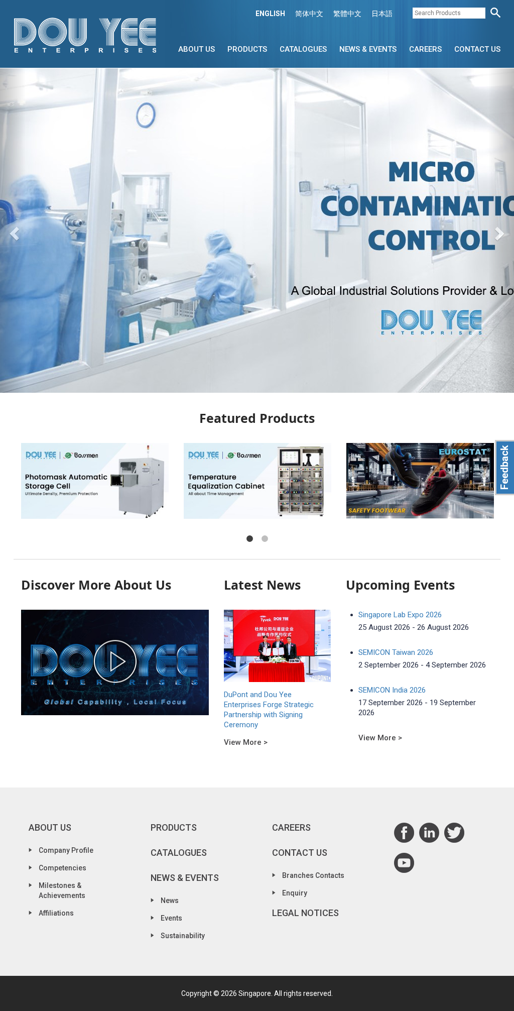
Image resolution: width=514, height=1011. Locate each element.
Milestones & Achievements (62, 890)
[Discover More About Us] (115, 662)
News (170, 900)
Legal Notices (305, 913)
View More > (246, 742)
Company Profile (66, 850)
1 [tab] (249, 539)
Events (171, 918)
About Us (196, 49)
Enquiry (294, 893)
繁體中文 (347, 14)
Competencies (62, 868)
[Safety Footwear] (420, 481)
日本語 (382, 14)
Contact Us (477, 49)
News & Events (368, 49)
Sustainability (183, 936)
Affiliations (56, 913)
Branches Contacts (313, 875)
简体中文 (309, 14)
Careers (425, 49)
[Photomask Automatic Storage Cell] (95, 481)
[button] (13, 230)
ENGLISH (270, 14)
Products (247, 49)
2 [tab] (265, 539)
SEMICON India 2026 (392, 690)
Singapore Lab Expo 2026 (400, 614)
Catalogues (303, 49)
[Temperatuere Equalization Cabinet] (257, 481)
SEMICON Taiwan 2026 (395, 652)
